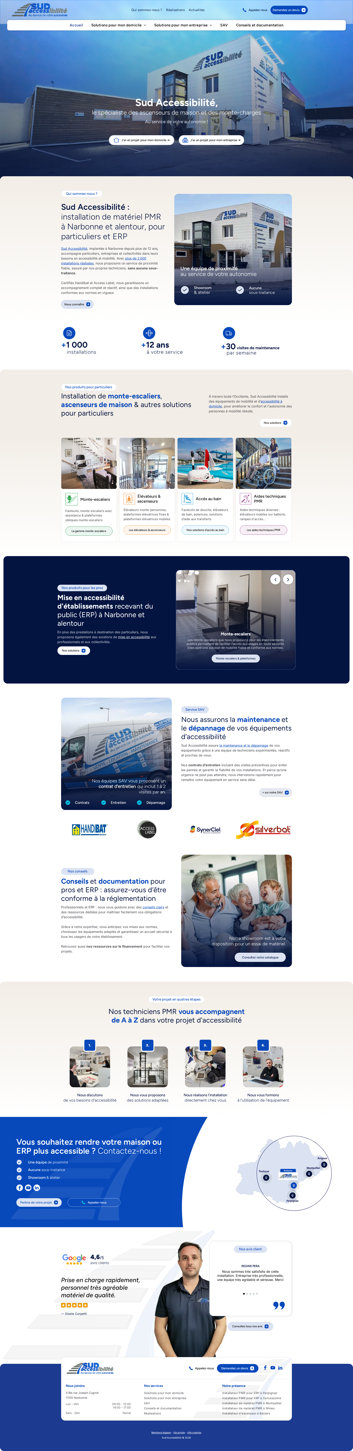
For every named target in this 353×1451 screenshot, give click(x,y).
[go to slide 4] (254, 1294)
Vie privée (179, 1432)
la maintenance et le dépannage (243, 745)
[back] (275, 579)
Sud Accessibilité (74, 248)
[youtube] (28, 1188)
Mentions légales (161, 1432)
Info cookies (194, 1432)
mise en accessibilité (134, 637)
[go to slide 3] (250, 1294)
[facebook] (19, 1188)
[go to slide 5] (257, 1294)
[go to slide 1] (244, 1294)
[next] (288, 579)
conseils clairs (153, 907)
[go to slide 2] (247, 1294)
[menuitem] (146, 10)
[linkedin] (37, 1188)
